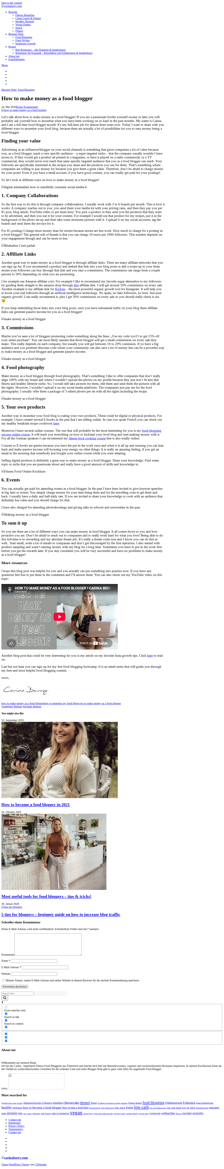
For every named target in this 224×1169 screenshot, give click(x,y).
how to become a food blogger (42, 1107)
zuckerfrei (197, 1113)
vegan (76, 1112)
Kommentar (8, 954)
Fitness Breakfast (24, 15)
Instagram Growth (25, 43)
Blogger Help (15, 34)
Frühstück (189, 1103)
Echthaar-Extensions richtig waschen (113, 1103)
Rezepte (12, 12)
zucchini (187, 1113)
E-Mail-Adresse (11, 967)
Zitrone (179, 1114)
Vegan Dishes (23, 24)
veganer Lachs (119, 1114)
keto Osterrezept (107, 1108)
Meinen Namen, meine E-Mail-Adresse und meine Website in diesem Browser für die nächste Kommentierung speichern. (72, 980)
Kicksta (60, 289)
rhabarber (36, 1114)
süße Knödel (46, 1114)
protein (12, 1113)
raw (20, 1113)
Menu (4, 65)
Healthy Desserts (24, 21)
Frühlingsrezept (173, 1102)
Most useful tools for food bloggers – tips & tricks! (46, 896)
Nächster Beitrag (32, 706)
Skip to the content (11, 2)
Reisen (12, 46)
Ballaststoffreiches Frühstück (37, 1103)
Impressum (14, 1122)
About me (13, 56)
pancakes (214, 1107)
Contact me (14, 1119)
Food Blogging (23, 37)
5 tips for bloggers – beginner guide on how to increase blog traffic (60, 914)
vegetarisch (154, 1113)
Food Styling (22, 40)
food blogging (153, 1102)
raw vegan (27, 1114)
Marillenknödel (202, 1108)
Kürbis (129, 1107)
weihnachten (168, 1113)
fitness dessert (135, 1103)
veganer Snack (132, 1114)
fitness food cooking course (87, 438)
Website (5, 973)
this (76, 285)
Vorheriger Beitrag (11, 706)
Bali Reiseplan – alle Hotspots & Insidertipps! (40, 49)
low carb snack (174, 1107)
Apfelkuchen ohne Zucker (12, 1103)
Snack (18, 27)
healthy (6, 1107)
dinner (94, 1103)
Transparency (15, 1129)
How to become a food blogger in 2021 (35, 804)
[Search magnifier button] (4, 998)
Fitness (19, 30)
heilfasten (17, 1107)
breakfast (58, 1102)
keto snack (120, 1107)
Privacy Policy (16, 1125)
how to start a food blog (75, 1107)
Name (5, 960)
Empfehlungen (16, 59)
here (56, 423)
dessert (85, 1103)
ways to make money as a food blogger (99, 703)
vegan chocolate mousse (103, 1114)
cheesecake (71, 1103)
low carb (141, 1107)
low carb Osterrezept (157, 1108)
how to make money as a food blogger (22, 703)
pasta (3, 1113)
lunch (192, 1107)
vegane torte (144, 1114)
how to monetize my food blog (61, 703)
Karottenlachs (94, 1108)
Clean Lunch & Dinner (28, 18)
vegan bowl (88, 1114)
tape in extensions (60, 1113)
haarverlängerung (204, 1103)
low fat (185, 1107)
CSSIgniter (40, 1164)
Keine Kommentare (27, 106)
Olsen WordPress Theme (15, 1164)
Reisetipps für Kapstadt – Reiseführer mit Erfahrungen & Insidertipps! (54, 53)
